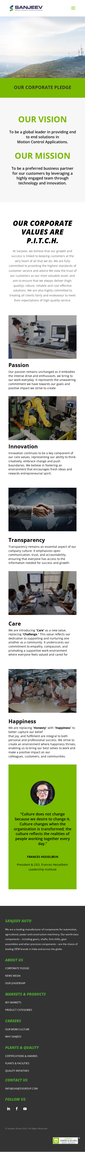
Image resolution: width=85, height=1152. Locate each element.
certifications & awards (21, 1056)
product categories (18, 1010)
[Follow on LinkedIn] (8, 1108)
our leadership (15, 983)
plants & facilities (17, 1063)
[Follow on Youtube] (25, 1108)
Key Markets (13, 1002)
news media (13, 975)
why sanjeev (13, 1036)
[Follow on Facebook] (16, 1108)
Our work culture (17, 1029)
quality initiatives (17, 1071)
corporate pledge (17, 968)
